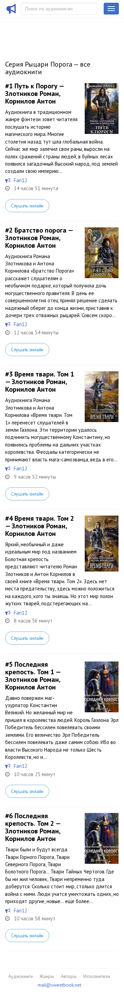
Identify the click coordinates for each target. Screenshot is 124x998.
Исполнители (96, 976)
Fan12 (20, 180)
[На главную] (11, 13)
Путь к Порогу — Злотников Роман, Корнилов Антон (34, 93)
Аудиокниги (20, 976)
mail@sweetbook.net (59, 985)
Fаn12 (20, 766)
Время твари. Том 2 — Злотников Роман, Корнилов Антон (39, 526)
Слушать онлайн (27, 206)
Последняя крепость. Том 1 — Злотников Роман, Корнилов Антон (32, 676)
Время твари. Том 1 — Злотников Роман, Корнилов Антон (39, 382)
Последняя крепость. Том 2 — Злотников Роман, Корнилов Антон (32, 827)
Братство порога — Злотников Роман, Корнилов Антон (39, 238)
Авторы (68, 976)
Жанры (47, 976)
